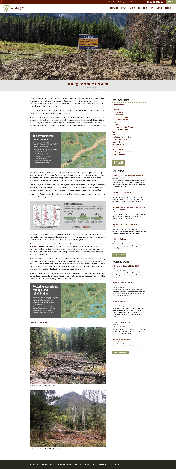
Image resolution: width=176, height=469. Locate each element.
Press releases (118, 104)
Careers (79, 464)
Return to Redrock (119, 239)
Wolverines (118, 114)
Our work (114, 8)
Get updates (123, 2)
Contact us (115, 464)
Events (132, 8)
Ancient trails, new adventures (123, 192)
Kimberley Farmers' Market (122, 282)
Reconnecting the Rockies (124, 127)
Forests (117, 122)
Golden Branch (117, 147)
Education (116, 134)
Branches (142, 8)
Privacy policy (91, 464)
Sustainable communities (122, 137)
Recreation (118, 112)
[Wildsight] (14, 8)
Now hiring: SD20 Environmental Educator (127, 175)
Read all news (119, 255)
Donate (119, 163)
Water (114, 132)
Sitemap (104, 464)
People (168, 8)
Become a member (137, 2)
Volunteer (112, 2)
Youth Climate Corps (122, 139)
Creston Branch (118, 142)
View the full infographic (39, 322)
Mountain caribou (121, 129)
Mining (116, 124)
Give (152, 8)
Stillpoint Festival (118, 301)
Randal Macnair (95, 88)
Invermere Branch (119, 149)
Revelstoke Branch (119, 154)
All (113, 107)
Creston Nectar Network (121, 339)
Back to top (35, 464)
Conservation (117, 109)
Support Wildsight (65, 464)
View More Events (120, 353)
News (123, 8)
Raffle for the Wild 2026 (121, 322)
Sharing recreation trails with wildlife (126, 224)
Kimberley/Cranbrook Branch (123, 152)
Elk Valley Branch (118, 144)
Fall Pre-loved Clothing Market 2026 (125, 266)
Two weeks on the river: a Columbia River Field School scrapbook (129, 208)
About (159, 8)
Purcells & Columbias (122, 117)
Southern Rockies (121, 119)
